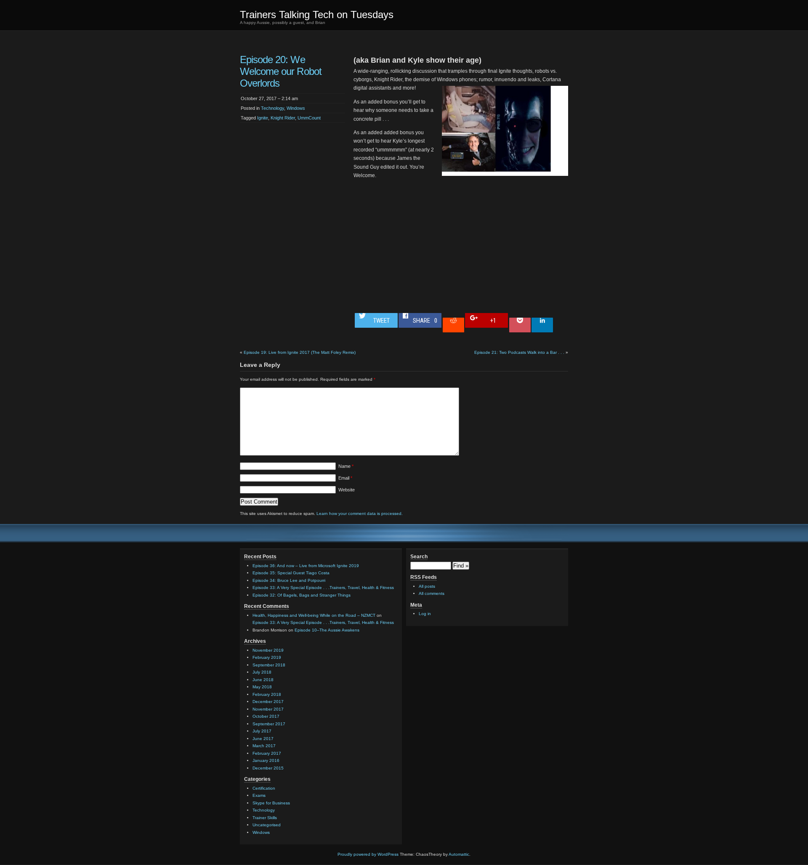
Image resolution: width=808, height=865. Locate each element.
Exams (259, 795)
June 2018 (263, 679)
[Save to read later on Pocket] (520, 325)
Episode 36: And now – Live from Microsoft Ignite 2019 (305, 565)
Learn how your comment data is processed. (359, 513)
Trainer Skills (264, 817)
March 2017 (264, 745)
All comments (431, 593)
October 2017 (265, 716)
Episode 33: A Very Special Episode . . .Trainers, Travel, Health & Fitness (323, 587)
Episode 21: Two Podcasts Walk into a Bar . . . (519, 352)
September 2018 (268, 665)
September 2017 (268, 724)
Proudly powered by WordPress (368, 854)
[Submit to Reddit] (453, 325)
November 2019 (268, 650)
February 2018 (266, 694)
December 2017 (268, 701)
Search (419, 557)
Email (345, 477)
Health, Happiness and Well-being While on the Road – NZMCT (313, 615)
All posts (427, 586)
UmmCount (309, 117)
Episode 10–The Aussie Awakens (327, 630)
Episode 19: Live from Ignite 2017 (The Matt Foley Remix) (300, 352)
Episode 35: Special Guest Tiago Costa (291, 572)
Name (346, 466)
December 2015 (268, 768)
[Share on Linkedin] (542, 325)
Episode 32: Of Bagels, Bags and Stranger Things (301, 595)
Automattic (459, 854)
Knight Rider (283, 117)
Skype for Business (271, 803)
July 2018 (261, 672)
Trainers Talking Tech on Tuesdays (316, 14)
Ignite (262, 117)
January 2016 (265, 760)
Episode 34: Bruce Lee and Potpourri (288, 580)
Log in (425, 613)
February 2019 (266, 657)
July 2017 (261, 731)
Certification (263, 788)
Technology (272, 108)
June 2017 (263, 738)
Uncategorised (266, 825)
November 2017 (268, 709)
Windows (296, 108)
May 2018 (262, 687)
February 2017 (266, 753)
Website (346, 489)
